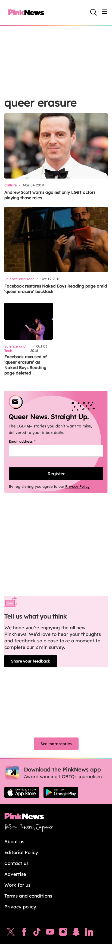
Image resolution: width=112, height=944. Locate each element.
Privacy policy (20, 906)
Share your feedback (30, 661)
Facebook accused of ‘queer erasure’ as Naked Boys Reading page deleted (25, 365)
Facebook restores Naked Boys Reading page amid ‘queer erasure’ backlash (55, 288)
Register (56, 473)
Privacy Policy (77, 486)
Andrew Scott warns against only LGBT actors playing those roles (49, 195)
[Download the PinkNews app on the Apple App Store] (21, 792)
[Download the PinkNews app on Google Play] (60, 792)
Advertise (15, 874)
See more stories (56, 743)
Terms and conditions (28, 896)
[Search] (93, 12)
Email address (29, 441)
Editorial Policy (21, 852)
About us (14, 841)
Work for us (17, 885)
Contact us (16, 863)
